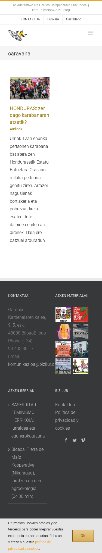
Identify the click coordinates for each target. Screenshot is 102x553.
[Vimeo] (83, 440)
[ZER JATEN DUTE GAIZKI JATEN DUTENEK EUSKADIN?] (81, 314)
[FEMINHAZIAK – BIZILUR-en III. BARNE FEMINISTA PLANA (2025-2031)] (63, 331)
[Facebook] (66, 440)
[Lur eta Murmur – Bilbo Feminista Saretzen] (63, 348)
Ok (83, 535)
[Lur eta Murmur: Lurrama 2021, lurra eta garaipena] (81, 348)
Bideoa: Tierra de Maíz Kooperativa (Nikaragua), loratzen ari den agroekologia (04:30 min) (27, 473)
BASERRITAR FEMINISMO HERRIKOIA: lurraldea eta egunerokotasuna (27, 420)
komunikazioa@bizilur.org (51, 10)
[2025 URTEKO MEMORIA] (63, 314)
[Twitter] (74, 440)
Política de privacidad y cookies (67, 420)
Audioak (16, 129)
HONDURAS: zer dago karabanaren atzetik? (29, 115)
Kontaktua (65, 404)
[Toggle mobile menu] (91, 33)
